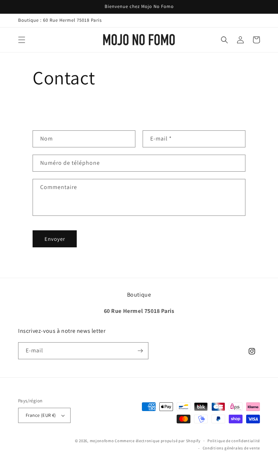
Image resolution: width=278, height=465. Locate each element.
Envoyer (55, 238)
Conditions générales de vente (231, 448)
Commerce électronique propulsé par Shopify (157, 440)
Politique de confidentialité (233, 440)
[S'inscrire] (140, 350)
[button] (22, 40)
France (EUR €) (41, 415)
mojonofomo (102, 440)
